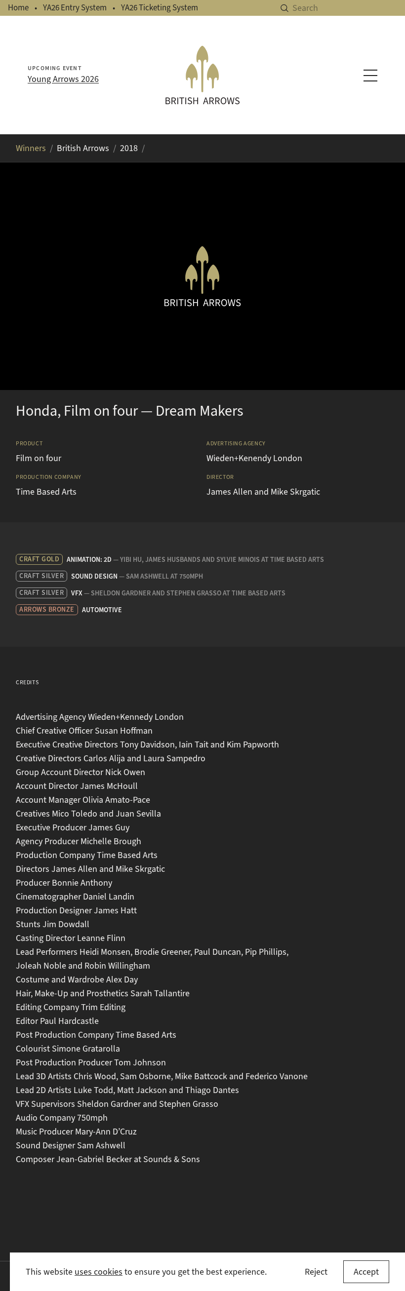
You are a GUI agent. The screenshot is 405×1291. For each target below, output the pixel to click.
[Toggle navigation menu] (370, 75)
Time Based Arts (46, 492)
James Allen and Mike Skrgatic (263, 492)
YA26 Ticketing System (159, 7)
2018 (129, 148)
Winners (31, 148)
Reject (316, 1272)
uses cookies (98, 1272)
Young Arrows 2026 (63, 79)
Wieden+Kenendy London (254, 458)
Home (18, 7)
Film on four (38, 458)
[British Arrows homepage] (202, 74)
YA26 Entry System (75, 7)
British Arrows (83, 148)
